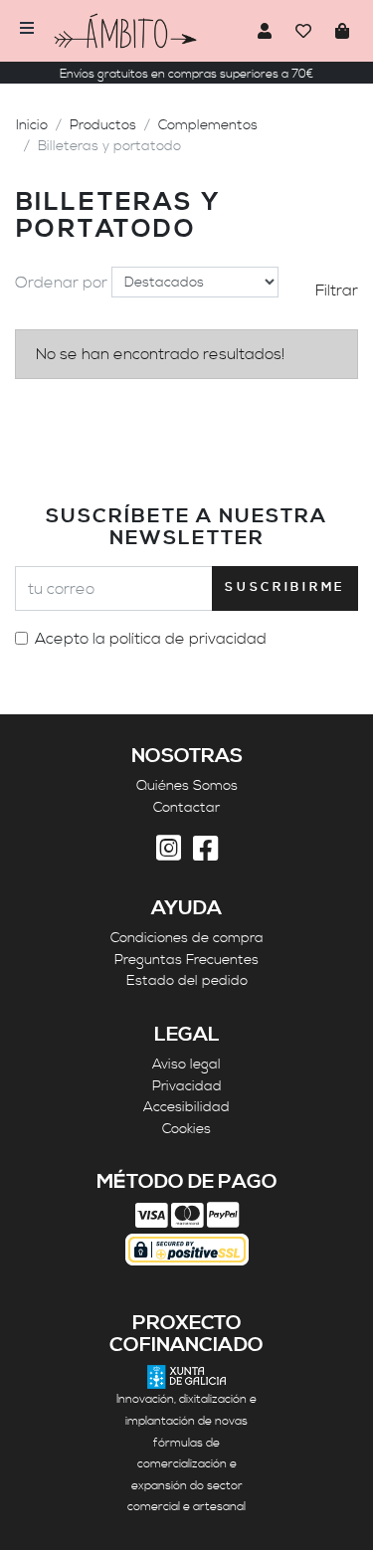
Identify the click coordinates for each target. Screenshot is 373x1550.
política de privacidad (188, 639)
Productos (103, 125)
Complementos (208, 125)
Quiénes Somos (187, 786)
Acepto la (151, 639)
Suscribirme (285, 587)
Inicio (32, 125)
